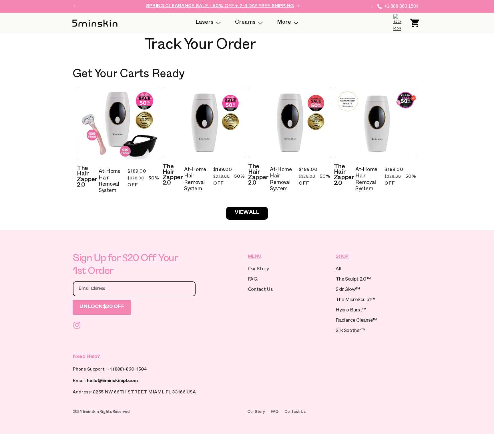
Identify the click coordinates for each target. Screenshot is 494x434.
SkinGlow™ (348, 290)
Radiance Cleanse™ (356, 321)
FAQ (253, 280)
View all (247, 213)
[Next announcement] (372, 6)
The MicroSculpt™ (355, 300)
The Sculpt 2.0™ (353, 280)
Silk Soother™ (350, 331)
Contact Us (260, 290)
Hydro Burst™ (351, 310)
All (338, 269)
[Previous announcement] (74, 6)
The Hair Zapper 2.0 (87, 177)
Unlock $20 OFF (101, 307)
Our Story (258, 269)
